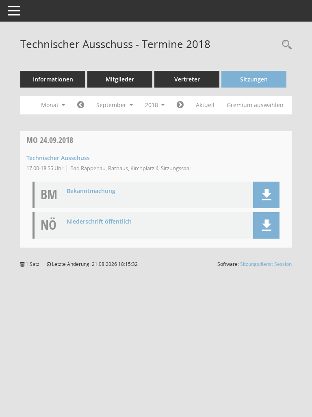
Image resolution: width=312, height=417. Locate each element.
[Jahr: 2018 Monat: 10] (180, 105)
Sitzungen (254, 79)
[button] (266, 195)
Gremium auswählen (255, 105)
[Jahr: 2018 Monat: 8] (80, 105)
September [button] (112, 105)
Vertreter (187, 79)
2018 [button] (152, 105)
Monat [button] (50, 105)
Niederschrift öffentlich (99, 221)
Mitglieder (120, 79)
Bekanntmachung (91, 191)
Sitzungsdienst (266, 264)
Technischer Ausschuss (58, 158)
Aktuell (205, 105)
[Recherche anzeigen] (285, 45)
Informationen (53, 79)
